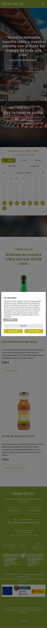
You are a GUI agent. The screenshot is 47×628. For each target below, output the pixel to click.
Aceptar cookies (13, 331)
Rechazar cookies (34, 331)
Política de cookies (10, 320)
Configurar (23, 326)
